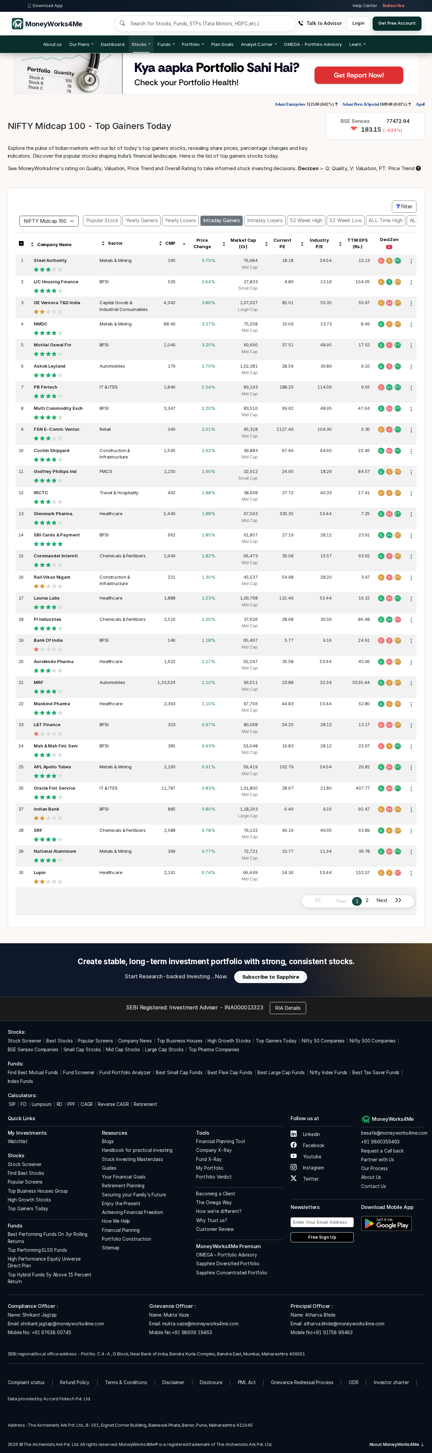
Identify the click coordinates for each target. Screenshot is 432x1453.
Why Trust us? (211, 1220)
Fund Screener (78, 1072)
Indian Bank (46, 809)
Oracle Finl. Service (54, 788)
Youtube (311, 1156)
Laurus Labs (46, 598)
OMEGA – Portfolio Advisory (226, 1255)
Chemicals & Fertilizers (123, 555)
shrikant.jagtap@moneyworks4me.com (62, 1323)
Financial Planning (121, 1230)
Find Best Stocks (26, 1173)
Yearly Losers (180, 220)
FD (24, 1104)
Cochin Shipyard (52, 450)
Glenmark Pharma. (53, 513)
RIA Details (288, 1008)
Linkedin (311, 1134)
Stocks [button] (139, 44)
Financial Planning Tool (220, 1141)
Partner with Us (377, 1159)
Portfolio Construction (126, 1239)
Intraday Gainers (221, 220)
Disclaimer (173, 1382)
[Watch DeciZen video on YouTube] (389, 247)
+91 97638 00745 (50, 1332)
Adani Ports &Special (331, 104)
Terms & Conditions (126, 1382)
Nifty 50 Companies (323, 1040)
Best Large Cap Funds (281, 1072)
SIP (12, 1104)
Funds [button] (164, 44)
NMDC (40, 323)
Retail (105, 429)
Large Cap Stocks (164, 1049)
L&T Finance (47, 724)
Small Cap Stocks (82, 1049)
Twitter (310, 1179)
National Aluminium (55, 851)
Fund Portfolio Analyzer (125, 1072)
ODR (353, 1382)
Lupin (39, 872)
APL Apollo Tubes (52, 766)
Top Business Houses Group (38, 1191)
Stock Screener (25, 1040)
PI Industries (47, 619)
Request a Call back (382, 1151)
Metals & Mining (116, 260)
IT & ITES (109, 387)
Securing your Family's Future (134, 1194)
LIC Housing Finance (56, 281)
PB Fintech (45, 387)
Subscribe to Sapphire (270, 977)
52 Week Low (345, 220)
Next (381, 900)
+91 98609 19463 (192, 1332)
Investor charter (391, 1382)
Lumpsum (42, 1104)
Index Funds (20, 1081)
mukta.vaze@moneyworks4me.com (200, 1323)
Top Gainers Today (276, 1040)
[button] (313, 44)
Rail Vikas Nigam (52, 577)
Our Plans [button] (79, 44)
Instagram (313, 1167)
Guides (109, 1168)
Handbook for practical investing (137, 1150)
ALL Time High (385, 220)
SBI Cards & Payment (57, 534)
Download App (48, 5)
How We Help (116, 1221)
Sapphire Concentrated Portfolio (231, 1272)
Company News (135, 1040)
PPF (72, 1104)
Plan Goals (222, 44)
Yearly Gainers (142, 220)
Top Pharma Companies (214, 1049)
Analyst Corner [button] (257, 44)
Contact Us (373, 1186)
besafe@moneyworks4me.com (394, 1133)
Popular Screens (95, 1040)
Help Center (365, 5)
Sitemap (110, 1247)
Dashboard (113, 44)
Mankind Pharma (52, 703)
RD (60, 1104)
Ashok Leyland (49, 366)
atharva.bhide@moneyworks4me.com (344, 1323)
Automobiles (112, 366)
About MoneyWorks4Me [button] (394, 1444)
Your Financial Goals (123, 1177)
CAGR (87, 1104)
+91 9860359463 (380, 1141)
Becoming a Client (215, 1193)
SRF (38, 830)
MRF (39, 682)
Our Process (374, 1168)
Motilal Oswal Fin (52, 344)
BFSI (104, 281)
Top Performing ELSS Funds (37, 1250)
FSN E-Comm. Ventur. (57, 429)
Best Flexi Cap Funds (230, 1072)
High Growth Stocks (229, 1040)
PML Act (247, 1382)
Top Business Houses (179, 1040)
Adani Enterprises (260, 104)
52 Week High (306, 220)
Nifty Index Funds (328, 1072)
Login (358, 23)
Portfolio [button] (191, 44)
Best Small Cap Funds (179, 1072)
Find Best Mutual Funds (33, 1072)
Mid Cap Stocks (123, 1049)
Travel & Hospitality (119, 492)
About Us (371, 1177)
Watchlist (18, 1141)
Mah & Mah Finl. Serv (56, 745)
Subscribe (393, 5)
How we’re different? (218, 1211)
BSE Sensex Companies (33, 1049)
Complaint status (26, 1382)
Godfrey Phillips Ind (55, 471)
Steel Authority (50, 260)
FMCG (106, 471)
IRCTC (41, 492)
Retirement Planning (123, 1185)
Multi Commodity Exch (58, 408)
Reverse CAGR (113, 1104)
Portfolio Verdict (214, 1177)
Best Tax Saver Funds (375, 1072)
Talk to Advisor (324, 23)
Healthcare (111, 513)
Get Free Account (397, 23)
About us (52, 44)
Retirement (145, 1104)
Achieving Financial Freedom (132, 1212)
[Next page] (400, 901)
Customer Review (215, 1229)
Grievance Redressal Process (302, 1382)
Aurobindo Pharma (54, 661)
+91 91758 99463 (333, 1332)
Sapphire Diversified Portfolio (228, 1263)
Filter (406, 206)
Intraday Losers (265, 220)
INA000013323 (243, 1007)
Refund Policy (74, 1382)
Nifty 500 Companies (373, 1040)
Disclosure (211, 1382)
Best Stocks (59, 1040)
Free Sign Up (322, 1237)
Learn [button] (355, 44)
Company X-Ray (214, 1150)
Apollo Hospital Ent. (403, 104)
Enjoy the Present (121, 1203)
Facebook (313, 1145)
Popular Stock (102, 220)
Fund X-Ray (209, 1159)
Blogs (108, 1141)
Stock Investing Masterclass (132, 1159)
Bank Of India (48, 640)
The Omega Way (214, 1202)
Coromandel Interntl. (56, 555)
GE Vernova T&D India (57, 302)
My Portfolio (209, 1168)
